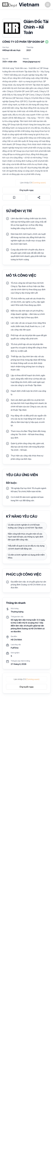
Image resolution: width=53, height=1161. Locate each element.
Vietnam (29, 4)
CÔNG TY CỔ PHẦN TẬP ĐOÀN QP (23, 41)
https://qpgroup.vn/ (31, 61)
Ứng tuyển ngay (26, 190)
